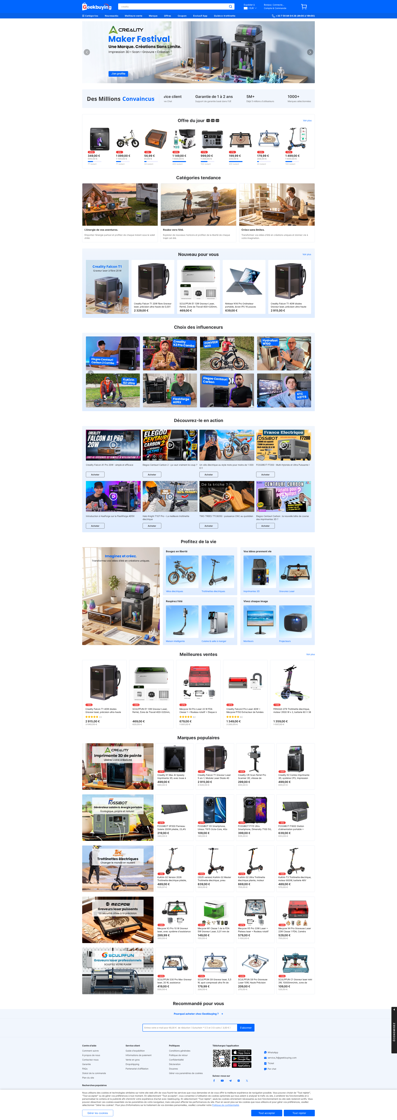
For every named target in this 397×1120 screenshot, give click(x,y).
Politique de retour (178, 1055)
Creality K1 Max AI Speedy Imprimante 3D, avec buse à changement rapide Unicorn (171, 777)
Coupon (182, 15)
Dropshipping (132, 1064)
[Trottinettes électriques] (218, 572)
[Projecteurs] (295, 621)
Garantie (86, 1064)
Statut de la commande (94, 1073)
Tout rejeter (299, 1113)
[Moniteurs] (259, 621)
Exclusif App (200, 15)
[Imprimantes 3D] (259, 572)
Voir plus (307, 120)
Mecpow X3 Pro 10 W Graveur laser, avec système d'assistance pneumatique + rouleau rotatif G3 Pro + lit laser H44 (174, 930)
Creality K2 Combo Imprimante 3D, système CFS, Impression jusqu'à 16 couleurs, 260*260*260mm (293, 777)
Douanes (173, 1068)
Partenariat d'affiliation (137, 1068)
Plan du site (88, 1077)
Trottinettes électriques (213, 591)
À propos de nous (91, 1055)
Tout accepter (267, 1113)
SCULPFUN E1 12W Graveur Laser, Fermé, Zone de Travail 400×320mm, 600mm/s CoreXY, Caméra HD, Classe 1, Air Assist (198, 305)
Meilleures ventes (198, 654)
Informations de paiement (139, 1055)
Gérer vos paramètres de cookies (186, 1073)
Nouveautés (111, 15)
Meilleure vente (133, 15)
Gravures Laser (286, 591)
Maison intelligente (175, 641)
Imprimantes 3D (251, 591)
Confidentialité (176, 1059)
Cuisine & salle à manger (214, 641)
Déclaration (175, 1064)
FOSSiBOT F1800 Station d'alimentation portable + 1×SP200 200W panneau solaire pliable (294, 828)
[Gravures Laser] (295, 572)
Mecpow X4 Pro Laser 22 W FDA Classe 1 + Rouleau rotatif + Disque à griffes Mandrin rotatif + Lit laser (198, 711)
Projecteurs (285, 641)
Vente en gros (133, 1059)
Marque (153, 15)
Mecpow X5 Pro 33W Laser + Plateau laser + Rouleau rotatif (253, 930)
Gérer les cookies (97, 1113)
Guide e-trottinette (224, 15)
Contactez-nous (90, 1059)
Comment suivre (90, 1050)
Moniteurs (248, 641)
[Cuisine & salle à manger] (218, 621)
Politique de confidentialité (225, 1105)
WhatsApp (273, 1052)
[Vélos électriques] (182, 572)
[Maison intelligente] (182, 621)
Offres (167, 15)
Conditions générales (179, 1050)
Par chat (272, 1068)
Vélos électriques (174, 591)
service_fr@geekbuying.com (282, 1057)
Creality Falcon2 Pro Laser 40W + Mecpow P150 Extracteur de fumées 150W (244, 711)
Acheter (95, 474)
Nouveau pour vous (198, 254)
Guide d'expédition (135, 1050)
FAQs (84, 1068)
